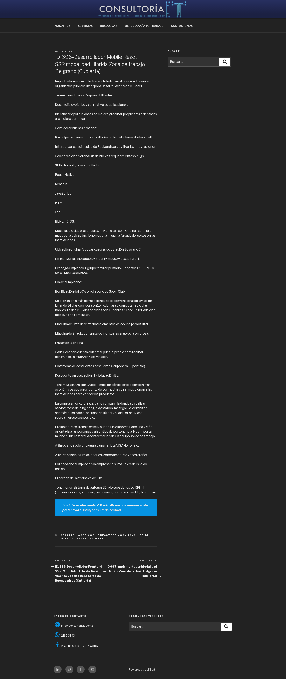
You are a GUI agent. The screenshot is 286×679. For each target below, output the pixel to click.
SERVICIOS (85, 25)
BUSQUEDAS (108, 25)
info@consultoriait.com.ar (102, 510)
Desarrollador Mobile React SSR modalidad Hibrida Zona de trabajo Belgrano (105, 537)
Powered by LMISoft (142, 669)
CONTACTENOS (182, 25)
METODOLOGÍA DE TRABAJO (144, 25)
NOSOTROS (62, 25)
